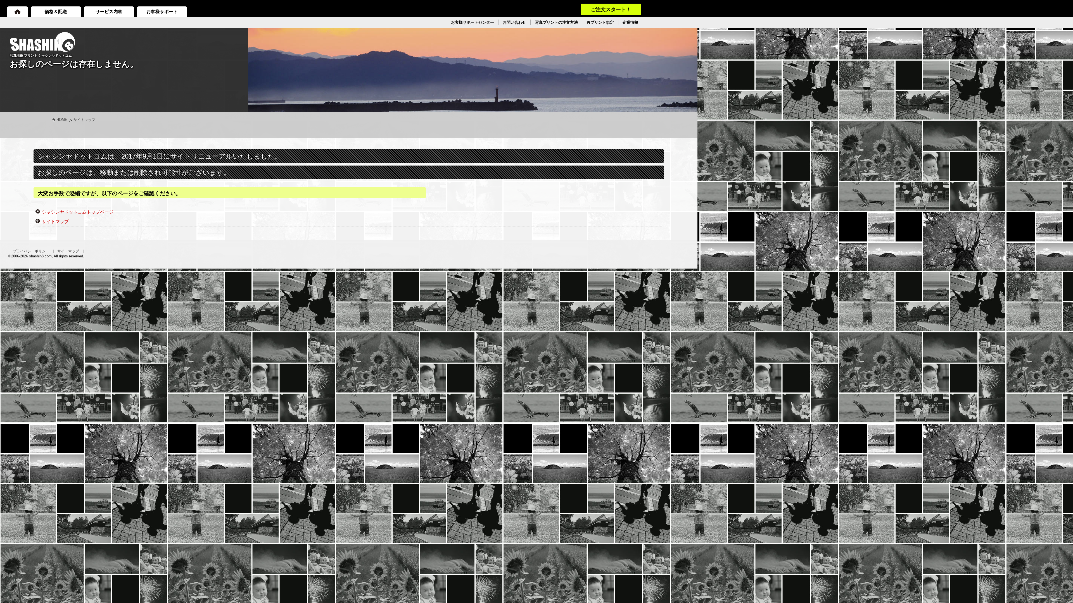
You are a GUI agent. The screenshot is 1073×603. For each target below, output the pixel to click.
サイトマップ (55, 221)
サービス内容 (109, 11)
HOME (61, 120)
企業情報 (630, 22)
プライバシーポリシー (31, 251)
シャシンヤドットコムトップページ (77, 212)
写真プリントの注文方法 (556, 22)
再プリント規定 (600, 22)
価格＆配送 (56, 11)
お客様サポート (162, 11)
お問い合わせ (514, 22)
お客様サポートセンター (472, 22)
